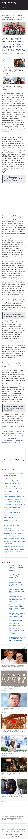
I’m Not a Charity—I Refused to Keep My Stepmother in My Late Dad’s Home (14, 483)
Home (4, 15)
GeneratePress (15, 836)
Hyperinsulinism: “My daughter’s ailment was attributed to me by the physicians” (16, 568)
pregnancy (11, 433)
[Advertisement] (14, 198)
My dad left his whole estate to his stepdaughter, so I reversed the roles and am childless (15, 499)
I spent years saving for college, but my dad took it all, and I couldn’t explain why (14, 507)
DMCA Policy (13, 830)
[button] (26, 2)
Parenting (21, 426)
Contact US (8, 830)
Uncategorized (6, 429)
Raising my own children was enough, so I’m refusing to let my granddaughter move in (13, 522)
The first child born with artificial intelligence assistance (16, 575)
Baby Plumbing (9, 2)
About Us (3, 830)
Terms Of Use (24, 830)
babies (6, 431)
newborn (4, 433)
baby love (12, 431)
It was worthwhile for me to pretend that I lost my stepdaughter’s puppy (17, 638)
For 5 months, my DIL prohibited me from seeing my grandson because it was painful (14, 533)
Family (16, 426)
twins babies (18, 433)
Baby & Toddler (11, 15)
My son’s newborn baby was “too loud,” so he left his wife (16, 591)
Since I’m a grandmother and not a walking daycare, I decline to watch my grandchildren (14, 549)
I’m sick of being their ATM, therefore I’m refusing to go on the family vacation (14, 515)
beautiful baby (19, 431)
